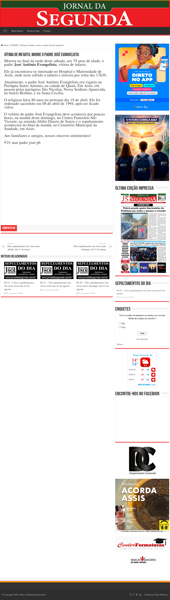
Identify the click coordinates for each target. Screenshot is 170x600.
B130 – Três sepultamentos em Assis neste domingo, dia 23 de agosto (93, 286)
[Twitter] (136, 595)
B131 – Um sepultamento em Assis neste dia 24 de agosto (55, 284)
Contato (46, 30)
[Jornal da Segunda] (85, 13)
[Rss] (131, 595)
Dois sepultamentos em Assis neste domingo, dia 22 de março (90, 246)
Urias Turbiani (161, 594)
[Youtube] (140, 595)
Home (5, 30)
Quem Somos (17, 30)
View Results (142, 339)
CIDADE (14, 45)
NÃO (123, 327)
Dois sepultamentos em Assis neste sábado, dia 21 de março (23, 246)
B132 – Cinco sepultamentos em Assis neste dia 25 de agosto (19, 286)
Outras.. (120, 344)
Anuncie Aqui (33, 30)
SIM (123, 323)
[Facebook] (134, 595)
